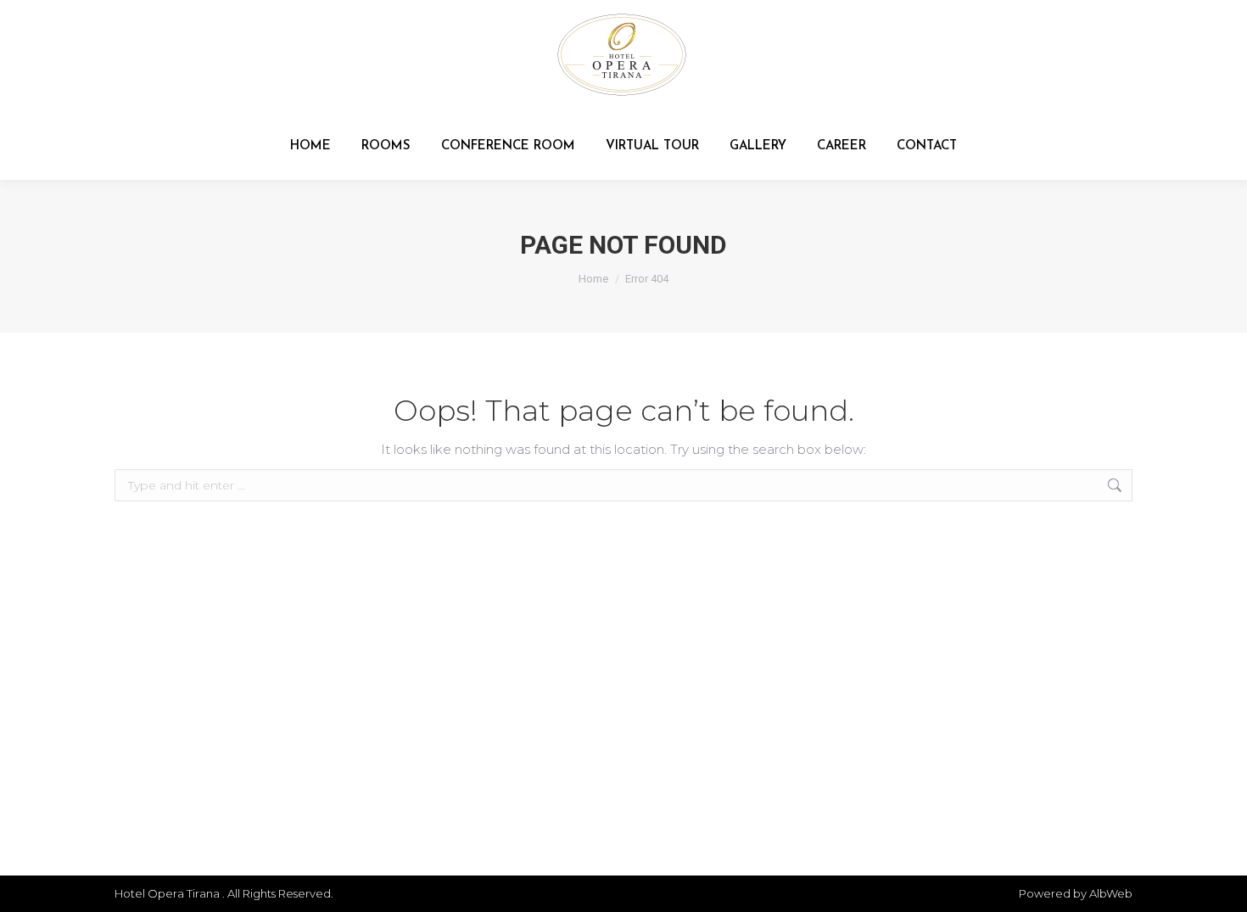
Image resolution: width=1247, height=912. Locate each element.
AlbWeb (1110, 893)
